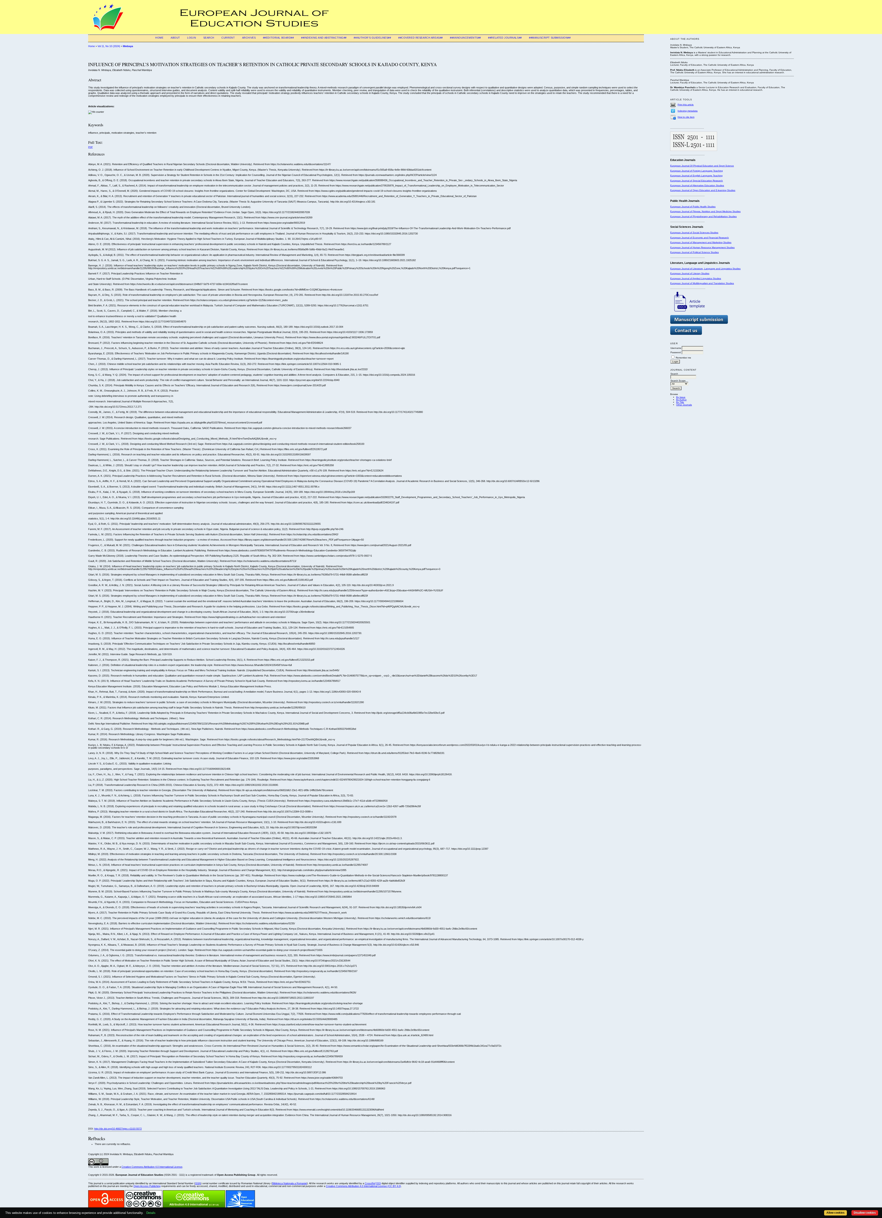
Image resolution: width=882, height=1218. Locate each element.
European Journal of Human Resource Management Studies (702, 247)
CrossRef (370, 1183)
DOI (378, 1183)
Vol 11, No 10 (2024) (109, 46)
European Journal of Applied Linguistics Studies (695, 278)
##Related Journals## (505, 37)
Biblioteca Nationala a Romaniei (289, 1183)
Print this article (686, 104)
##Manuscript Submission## (550, 37)
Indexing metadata (688, 111)
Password (675, 352)
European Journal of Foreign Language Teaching (696, 170)
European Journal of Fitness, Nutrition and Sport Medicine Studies (705, 211)
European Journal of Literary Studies (689, 273)
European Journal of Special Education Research (696, 180)
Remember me (683, 357)
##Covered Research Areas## (420, 37)
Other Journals (684, 404)
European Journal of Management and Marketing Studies (700, 242)
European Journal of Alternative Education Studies (697, 185)
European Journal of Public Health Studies (692, 206)
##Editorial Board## (278, 37)
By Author (681, 399)
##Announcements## (465, 37)
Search (208, 37)
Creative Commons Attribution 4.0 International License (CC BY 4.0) (363, 1186)
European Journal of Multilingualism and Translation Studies (702, 283)
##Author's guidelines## (372, 37)
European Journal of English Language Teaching (696, 175)
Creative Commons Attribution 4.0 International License (152, 1166)
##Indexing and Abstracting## (324, 37)
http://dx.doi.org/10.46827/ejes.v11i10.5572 (118, 1128)
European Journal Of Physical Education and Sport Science (702, 165)
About (175, 37)
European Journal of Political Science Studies (694, 252)
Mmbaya (128, 46)
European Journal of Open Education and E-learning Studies (702, 190)
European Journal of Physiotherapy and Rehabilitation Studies (703, 216)
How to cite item (686, 117)
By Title (680, 402)
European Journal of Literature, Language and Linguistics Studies (705, 268)
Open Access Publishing (147, 1186)
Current (228, 37)
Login (191, 37)
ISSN (198, 1183)
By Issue (680, 397)
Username (675, 348)
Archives (249, 37)
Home (159, 37)
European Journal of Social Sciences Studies (694, 232)
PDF (90, 147)
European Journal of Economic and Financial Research (699, 237)
